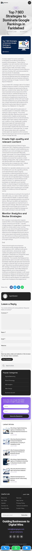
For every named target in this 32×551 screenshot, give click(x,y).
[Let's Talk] (26, 492)
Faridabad (6, 60)
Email (3, 339)
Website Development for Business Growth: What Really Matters (18, 478)
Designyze (13, 274)
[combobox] (16, 365)
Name (3, 332)
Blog (16, 8)
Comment (4, 313)
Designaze (10, 74)
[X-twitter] (17, 536)
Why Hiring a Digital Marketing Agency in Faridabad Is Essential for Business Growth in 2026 (19, 461)
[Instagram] (14, 536)
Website (3, 345)
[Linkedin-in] (21, 536)
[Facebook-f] (10, 536)
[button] (29, 2)
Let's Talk (26, 494)
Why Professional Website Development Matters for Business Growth (17, 451)
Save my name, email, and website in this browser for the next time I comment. (16, 355)
